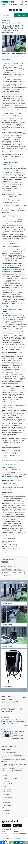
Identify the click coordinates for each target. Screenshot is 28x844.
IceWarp (5, 775)
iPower (4, 786)
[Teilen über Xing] (16, 842)
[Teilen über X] (7, 842)
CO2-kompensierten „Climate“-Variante (15, 317)
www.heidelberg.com (7, 478)
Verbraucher (6, 813)
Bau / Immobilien (6, 575)
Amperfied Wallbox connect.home (13, 167)
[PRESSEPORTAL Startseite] (7, 2)
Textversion (17, 836)
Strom (3, 569)
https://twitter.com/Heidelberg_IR (10, 485)
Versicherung (6, 810)
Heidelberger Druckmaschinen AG (11, 23)
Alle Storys (6, 15)
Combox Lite (15, 360)
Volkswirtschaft (7, 805)
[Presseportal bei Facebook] (10, 829)
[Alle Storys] (14, 12)
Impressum (5, 831)
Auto (15, 569)
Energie (9, 569)
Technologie (5, 572)
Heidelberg (5, 59)
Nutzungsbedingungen (20, 833)
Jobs (15, 835)
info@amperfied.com (11, 467)
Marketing (5, 807)
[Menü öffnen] (26, 2)
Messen (20, 569)
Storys (3, 4)
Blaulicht (9, 4)
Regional (15, 4)
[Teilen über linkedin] (21, 842)
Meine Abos (23, 4)
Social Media (17, 838)
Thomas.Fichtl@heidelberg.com (14, 548)
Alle (24, 697)
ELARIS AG (6, 773)
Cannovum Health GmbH (9, 783)
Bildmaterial (5, 472)
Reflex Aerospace (7, 791)
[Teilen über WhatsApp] (11, 842)
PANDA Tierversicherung (9, 752)
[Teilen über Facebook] (2, 842)
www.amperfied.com (11, 464)
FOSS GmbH (6, 781)
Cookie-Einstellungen (8, 838)
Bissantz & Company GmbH (10, 778)
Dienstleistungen (7, 797)
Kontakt (4, 833)
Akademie (4, 835)
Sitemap (4, 840)
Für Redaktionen (18, 831)
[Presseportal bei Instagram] (14, 829)
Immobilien (13, 572)
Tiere (4, 799)
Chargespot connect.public (9, 269)
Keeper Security (7, 789)
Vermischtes (6, 794)
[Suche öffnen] (22, 2)
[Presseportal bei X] (12, 829)
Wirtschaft (21, 572)
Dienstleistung (6, 802)
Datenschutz (5, 836)
